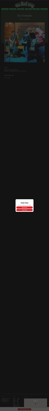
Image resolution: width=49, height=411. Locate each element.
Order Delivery (24, 207)
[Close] (17, 201)
